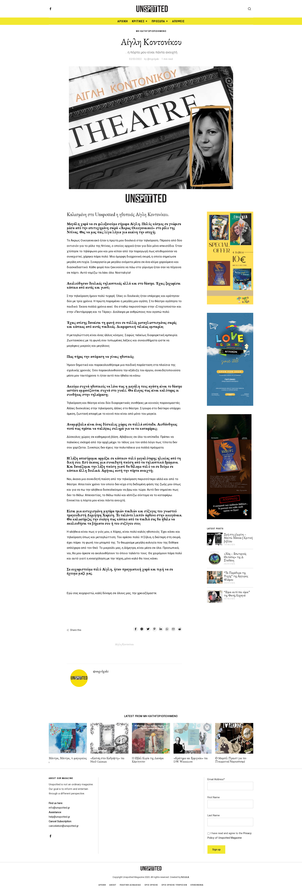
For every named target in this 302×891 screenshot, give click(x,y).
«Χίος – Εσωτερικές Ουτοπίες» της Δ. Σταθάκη (235, 557)
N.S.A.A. (185, 877)
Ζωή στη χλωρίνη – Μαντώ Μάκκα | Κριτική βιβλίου (238, 537)
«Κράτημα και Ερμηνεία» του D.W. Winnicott (191, 759)
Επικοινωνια (196, 885)
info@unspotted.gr (59, 807)
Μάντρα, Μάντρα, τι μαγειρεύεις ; (68, 759)
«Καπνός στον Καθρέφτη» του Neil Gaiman (107, 759)
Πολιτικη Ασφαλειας (130, 885)
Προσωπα (158, 21)
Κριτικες (138, 21)
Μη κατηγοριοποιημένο (151, 31)
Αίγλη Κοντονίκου (124, 644)
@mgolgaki (100, 671)
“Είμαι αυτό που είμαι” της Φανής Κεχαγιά (237, 593)
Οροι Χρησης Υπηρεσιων (174, 885)
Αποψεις (178, 21)
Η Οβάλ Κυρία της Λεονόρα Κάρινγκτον (148, 759)
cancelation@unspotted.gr (64, 825)
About (112, 885)
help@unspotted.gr (59, 816)
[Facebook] (50, 9)
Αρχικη (102, 885)
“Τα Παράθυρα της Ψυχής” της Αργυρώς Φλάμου (236, 576)
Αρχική (122, 21)
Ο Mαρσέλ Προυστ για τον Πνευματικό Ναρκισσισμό (230, 759)
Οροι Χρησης (151, 885)
